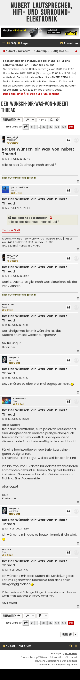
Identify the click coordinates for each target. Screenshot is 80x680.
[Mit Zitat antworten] (68, 140)
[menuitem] (11, 43)
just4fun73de (19, 187)
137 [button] (50, 127)
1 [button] (36, 127)
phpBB (36, 657)
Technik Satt (11, 230)
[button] (26, 126)
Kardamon (19, 398)
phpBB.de (72, 660)
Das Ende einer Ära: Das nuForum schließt (31, 94)
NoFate (6, 549)
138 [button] (57, 127)
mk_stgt (12, 137)
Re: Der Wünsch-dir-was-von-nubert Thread (38, 152)
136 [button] (44, 127)
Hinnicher (8, 304)
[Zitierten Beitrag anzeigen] (51, 218)
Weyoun (14, 357)
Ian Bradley (71, 653)
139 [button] (64, 127)
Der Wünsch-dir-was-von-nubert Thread (34, 106)
